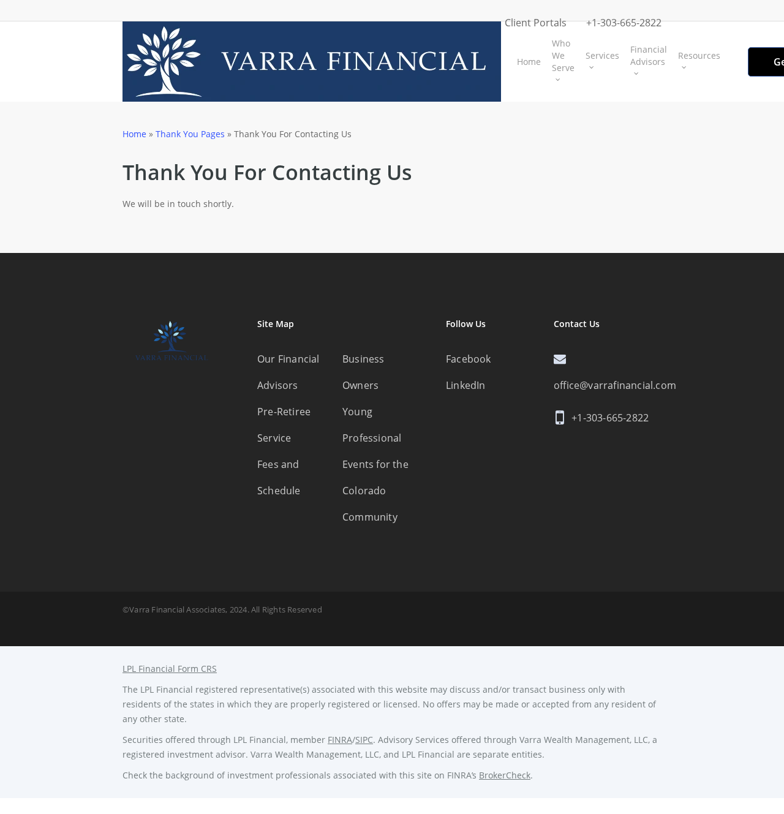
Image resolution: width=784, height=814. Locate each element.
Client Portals (536, 23)
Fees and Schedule (279, 477)
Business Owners (363, 372)
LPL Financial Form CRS (170, 668)
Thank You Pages (190, 134)
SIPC (364, 739)
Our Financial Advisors (288, 372)
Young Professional (371, 425)
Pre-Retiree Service (284, 425)
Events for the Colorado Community (375, 491)
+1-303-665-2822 (624, 23)
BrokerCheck (504, 775)
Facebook (468, 359)
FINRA (340, 739)
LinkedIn (466, 385)
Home (134, 134)
